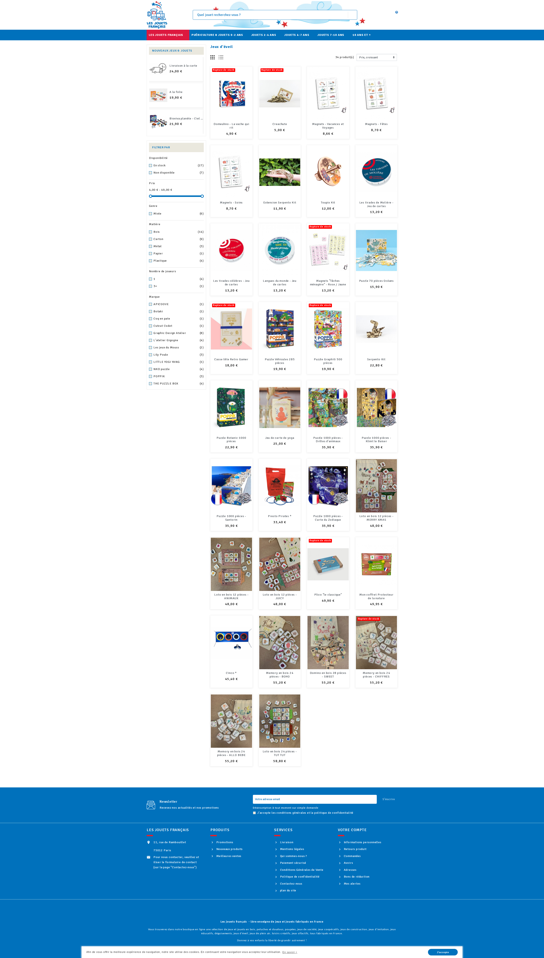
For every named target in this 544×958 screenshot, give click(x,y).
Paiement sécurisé (292, 863)
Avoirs (348, 863)
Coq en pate (178, 318)
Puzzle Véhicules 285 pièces (280, 361)
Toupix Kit (328, 202)
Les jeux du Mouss (178, 347)
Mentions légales (291, 849)
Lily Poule (178, 354)
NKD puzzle (178, 369)
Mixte (178, 213)
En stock (178, 165)
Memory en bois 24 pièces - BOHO (279, 674)
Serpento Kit (376, 359)
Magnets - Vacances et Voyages (328, 125)
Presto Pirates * (280, 516)
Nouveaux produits (229, 849)
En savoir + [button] (289, 952)
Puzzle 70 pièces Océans (376, 281)
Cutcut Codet (178, 326)
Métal (178, 246)
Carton (178, 239)
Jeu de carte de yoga (279, 438)
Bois (178, 232)
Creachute (279, 124)
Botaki (178, 311)
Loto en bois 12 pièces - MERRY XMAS (376, 518)
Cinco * (231, 673)
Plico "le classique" (328, 594)
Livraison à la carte (183, 65)
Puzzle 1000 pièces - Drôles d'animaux (328, 439)
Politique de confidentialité (299, 876)
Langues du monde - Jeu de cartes (279, 282)
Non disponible (178, 172)
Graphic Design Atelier (178, 333)
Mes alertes (351, 883)
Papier (178, 253)
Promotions (224, 842)
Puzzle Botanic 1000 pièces (231, 439)
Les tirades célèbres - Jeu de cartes (231, 282)
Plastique (178, 260)
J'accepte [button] (443, 952)
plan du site (287, 890)
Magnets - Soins (231, 202)
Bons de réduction (356, 876)
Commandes (352, 856)
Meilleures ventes (228, 856)
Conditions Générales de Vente (301, 870)
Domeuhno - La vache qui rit (231, 125)
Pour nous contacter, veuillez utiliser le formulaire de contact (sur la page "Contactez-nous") (176, 862)
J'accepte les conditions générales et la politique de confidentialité (305, 813)
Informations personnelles (362, 842)
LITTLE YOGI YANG (178, 362)
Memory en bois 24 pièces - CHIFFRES (376, 674)
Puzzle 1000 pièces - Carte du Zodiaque (328, 518)
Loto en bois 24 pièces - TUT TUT (280, 753)
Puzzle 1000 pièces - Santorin (231, 518)
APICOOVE (178, 304)
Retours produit (355, 849)
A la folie (176, 92)
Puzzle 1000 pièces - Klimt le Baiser (376, 439)
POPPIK (178, 376)
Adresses (350, 870)
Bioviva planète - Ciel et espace (192, 118)
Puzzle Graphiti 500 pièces (328, 361)
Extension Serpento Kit (279, 202)
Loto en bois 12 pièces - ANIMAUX (231, 596)
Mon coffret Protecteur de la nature (376, 596)
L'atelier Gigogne (178, 340)
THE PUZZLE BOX (178, 383)
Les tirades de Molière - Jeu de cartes (376, 204)
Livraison (286, 842)
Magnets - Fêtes (376, 124)
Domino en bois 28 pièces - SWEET (328, 674)
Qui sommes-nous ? (293, 856)
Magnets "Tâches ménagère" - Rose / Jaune (328, 282)
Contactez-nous (290, 883)
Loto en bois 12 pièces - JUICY (280, 596)
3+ (178, 286)
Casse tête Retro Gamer (231, 359)
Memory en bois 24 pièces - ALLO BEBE (231, 753)
